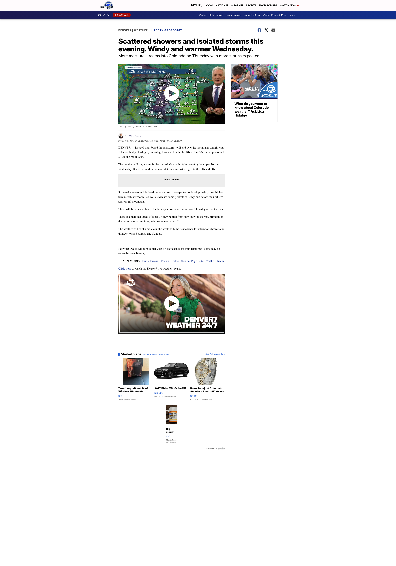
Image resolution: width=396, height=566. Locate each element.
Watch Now (288, 5)
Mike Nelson (135, 136)
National (222, 5)
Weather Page (189, 261)
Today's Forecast (168, 30)
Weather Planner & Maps (274, 15)
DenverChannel (109, 15)
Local (209, 5)
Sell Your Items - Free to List (156, 355)
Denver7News (100, 15)
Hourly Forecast (233, 15)
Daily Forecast (216, 15)
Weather (237, 5)
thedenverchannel (105, 15)
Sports (251, 5)
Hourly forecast (150, 261)
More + (293, 15)
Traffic (175, 261)
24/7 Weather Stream (211, 261)
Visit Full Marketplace (215, 354)
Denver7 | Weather (133, 30)
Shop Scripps (268, 5)
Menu (195, 5)
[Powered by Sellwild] (220, 448)
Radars (165, 261)
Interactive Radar (252, 15)
